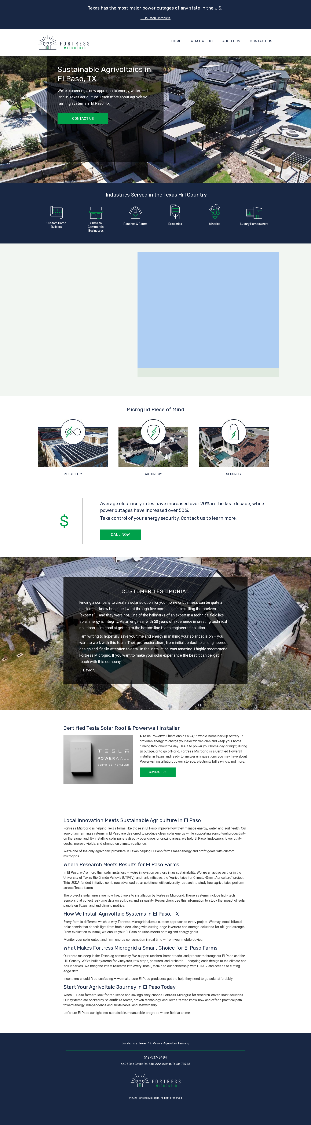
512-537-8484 (155, 1057)
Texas (142, 1043)
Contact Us (261, 41)
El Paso (155, 1043)
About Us (231, 41)
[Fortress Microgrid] (63, 42)
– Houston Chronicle (155, 18)
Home (176, 41)
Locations (128, 1043)
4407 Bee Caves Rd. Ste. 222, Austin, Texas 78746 (155, 1064)
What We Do (202, 41)
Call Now (120, 534)
